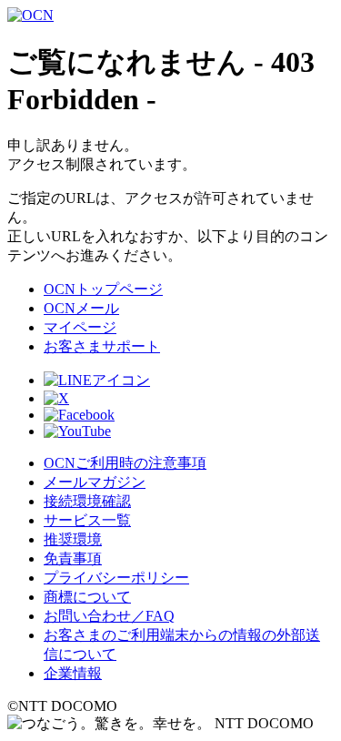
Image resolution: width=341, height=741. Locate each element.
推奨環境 (73, 539)
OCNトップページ (103, 289)
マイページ (80, 327)
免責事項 (73, 558)
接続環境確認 (87, 501)
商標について (87, 596)
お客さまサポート (102, 346)
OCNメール (81, 308)
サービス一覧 (87, 520)
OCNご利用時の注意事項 (125, 463)
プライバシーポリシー (116, 577)
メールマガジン (94, 482)
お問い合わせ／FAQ (109, 616)
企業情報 (73, 673)
